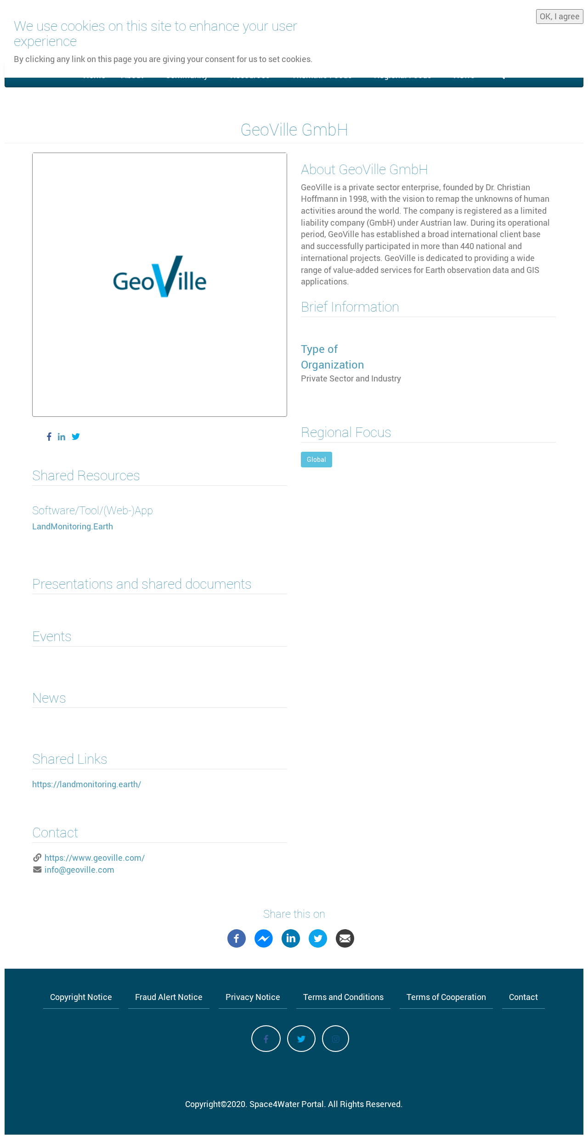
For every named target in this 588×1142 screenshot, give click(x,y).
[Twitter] (318, 937)
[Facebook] (236, 937)
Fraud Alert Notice (169, 996)
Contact (523, 996)
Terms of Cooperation (446, 996)
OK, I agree (560, 16)
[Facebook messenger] (263, 937)
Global (316, 459)
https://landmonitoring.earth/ (86, 784)
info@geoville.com (79, 869)
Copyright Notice (81, 996)
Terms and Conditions (343, 996)
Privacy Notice (253, 996)
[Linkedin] (291, 937)
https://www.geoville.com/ (95, 857)
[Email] (345, 937)
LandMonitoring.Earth (72, 526)
